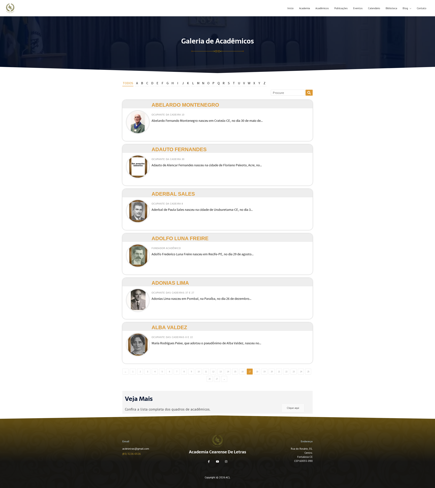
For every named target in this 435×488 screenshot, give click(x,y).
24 (301, 371)
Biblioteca (391, 8)
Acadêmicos (322, 8)
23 (294, 371)
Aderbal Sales (173, 194)
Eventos (358, 8)
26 (209, 378)
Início (290, 8)
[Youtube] (217, 461)
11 (206, 371)
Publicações (341, 8)
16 (242, 371)
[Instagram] (226, 461)
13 (221, 371)
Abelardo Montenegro (185, 105)
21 (279, 371)
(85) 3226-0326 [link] (131, 453)
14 (228, 371)
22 (286, 371)
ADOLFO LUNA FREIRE (180, 238)
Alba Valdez (169, 327)
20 (272, 371)
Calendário (374, 8)
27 (217, 378)
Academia (304, 8)
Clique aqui (293, 408)
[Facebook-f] (209, 461)
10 (199, 371)
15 (235, 371)
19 (264, 371)
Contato (421, 8)
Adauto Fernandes (179, 149)
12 (213, 371)
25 (308, 371)
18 (257, 371)
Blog (405, 8)
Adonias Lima (170, 283)
